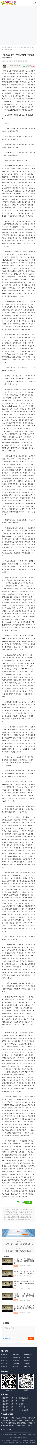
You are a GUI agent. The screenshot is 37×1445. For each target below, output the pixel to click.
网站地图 (11, 1443)
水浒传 (9, 47)
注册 (8, 1338)
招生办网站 (28, 1354)
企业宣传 (5, 1443)
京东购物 (16, 1363)
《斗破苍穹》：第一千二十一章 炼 (12, 1401)
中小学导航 (16, 1357)
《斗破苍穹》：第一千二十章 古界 (12, 1404)
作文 (20, 1440)
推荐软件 (27, 1360)
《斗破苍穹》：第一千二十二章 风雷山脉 (14, 1398)
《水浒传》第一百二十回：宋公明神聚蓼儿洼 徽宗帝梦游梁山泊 (24, 1261)
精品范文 (25, 1440)
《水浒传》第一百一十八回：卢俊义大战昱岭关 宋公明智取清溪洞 (24, 1283)
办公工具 (25, 1443)
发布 (31, 1338)
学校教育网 (9, 1435)
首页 (3, 47)
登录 (4, 1338)
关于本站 (32, 1443)
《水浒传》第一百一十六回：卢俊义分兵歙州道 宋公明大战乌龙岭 (24, 1308)
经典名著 (15, 1440)
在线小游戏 (18, 1443)
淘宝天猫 (4, 1363)
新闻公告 (16, 1360)
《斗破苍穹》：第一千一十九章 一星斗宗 (14, 1407)
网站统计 (25, 1437)
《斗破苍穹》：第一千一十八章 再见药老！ (15, 1410)
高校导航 (4, 1357)
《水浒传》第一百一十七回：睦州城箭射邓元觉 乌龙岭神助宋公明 (24, 1296)
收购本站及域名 (6, 1429)
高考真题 (4, 1366)
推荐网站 (4, 1354)
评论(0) (25, 61)
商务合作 (27, 1366)
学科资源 (16, 1354)
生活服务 (27, 1357)
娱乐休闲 (4, 1360)
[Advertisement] (18, 25)
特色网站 (27, 1363)
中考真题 (16, 1366)
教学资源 (32, 1440)
